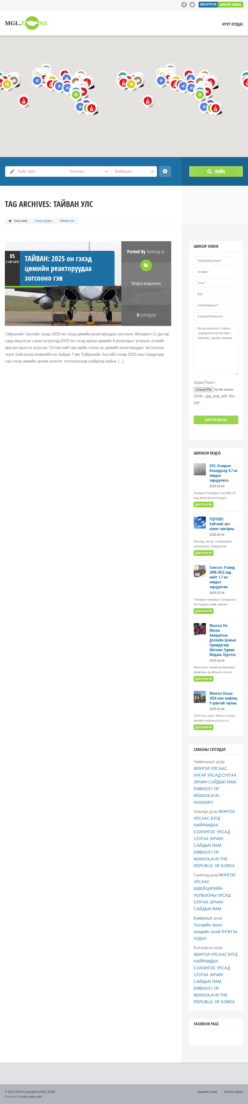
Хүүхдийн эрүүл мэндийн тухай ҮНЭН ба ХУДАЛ (215, 932)
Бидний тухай (207, 1092)
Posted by (146, 251)
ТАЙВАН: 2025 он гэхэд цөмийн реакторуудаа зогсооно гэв (58, 268)
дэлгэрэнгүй (203, 504)
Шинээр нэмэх (230, 4)
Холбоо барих (233, 1092)
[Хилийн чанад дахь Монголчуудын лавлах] (26, 23)
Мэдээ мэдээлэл (146, 283)
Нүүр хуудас (232, 24)
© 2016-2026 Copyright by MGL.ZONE (30, 1092)
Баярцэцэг (203, 918)
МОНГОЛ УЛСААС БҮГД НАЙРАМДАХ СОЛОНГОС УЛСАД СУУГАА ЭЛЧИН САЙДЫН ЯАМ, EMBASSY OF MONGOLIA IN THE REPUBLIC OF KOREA (214, 839)
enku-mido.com (31, 1096)
